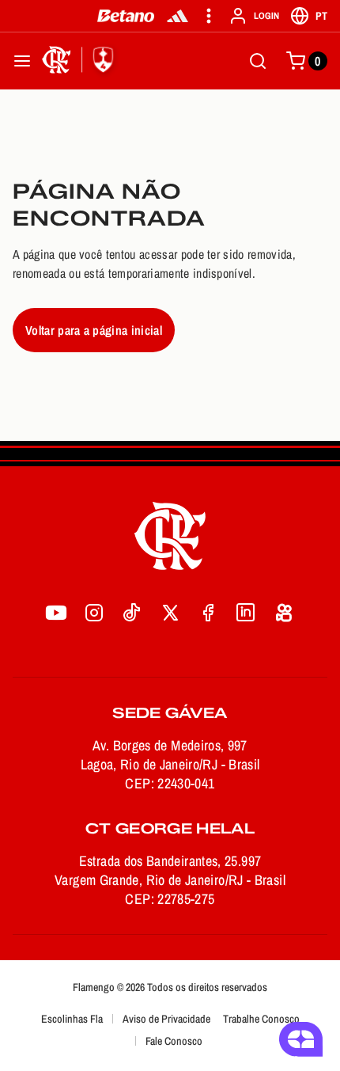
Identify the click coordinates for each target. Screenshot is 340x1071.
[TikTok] (132, 612)
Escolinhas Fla (72, 1019)
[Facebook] (208, 612)
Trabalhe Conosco (261, 1019)
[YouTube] (56, 612)
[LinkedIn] (246, 612)
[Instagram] (94, 612)
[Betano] (126, 15)
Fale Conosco (173, 1041)
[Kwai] (284, 612)
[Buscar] (258, 61)
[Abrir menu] (22, 60)
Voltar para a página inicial (93, 330)
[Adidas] (177, 15)
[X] (170, 612)
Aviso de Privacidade (166, 1019)
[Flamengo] (80, 61)
